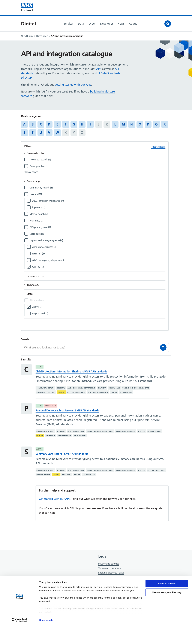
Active (39, 367)
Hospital (61, 388)
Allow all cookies (167, 583)
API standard (126, 392)
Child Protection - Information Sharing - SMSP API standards (71, 371)
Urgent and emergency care (135, 388)
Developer (41, 35)
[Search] (163, 347)
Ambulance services (46, 392)
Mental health (154, 431)
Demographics (64, 435)
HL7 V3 (114, 392)
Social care (114, 388)
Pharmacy (50, 435)
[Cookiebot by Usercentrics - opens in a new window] (19, 620)
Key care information (98, 392)
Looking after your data (111, 572)
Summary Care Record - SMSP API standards (62, 454)
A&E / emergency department (81, 388)
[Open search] (167, 23)
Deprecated (50, 406)
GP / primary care (76, 431)
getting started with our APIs (73, 84)
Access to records (76, 392)
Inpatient (102, 388)
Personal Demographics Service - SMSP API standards (67, 410)
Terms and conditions (109, 568)
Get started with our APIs (54, 499)
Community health (45, 388)
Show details (46, 620)
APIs (98, 69)
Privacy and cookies (108, 563)
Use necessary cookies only (167, 592)
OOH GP (61, 392)
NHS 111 (141, 431)
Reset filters (158, 146)
